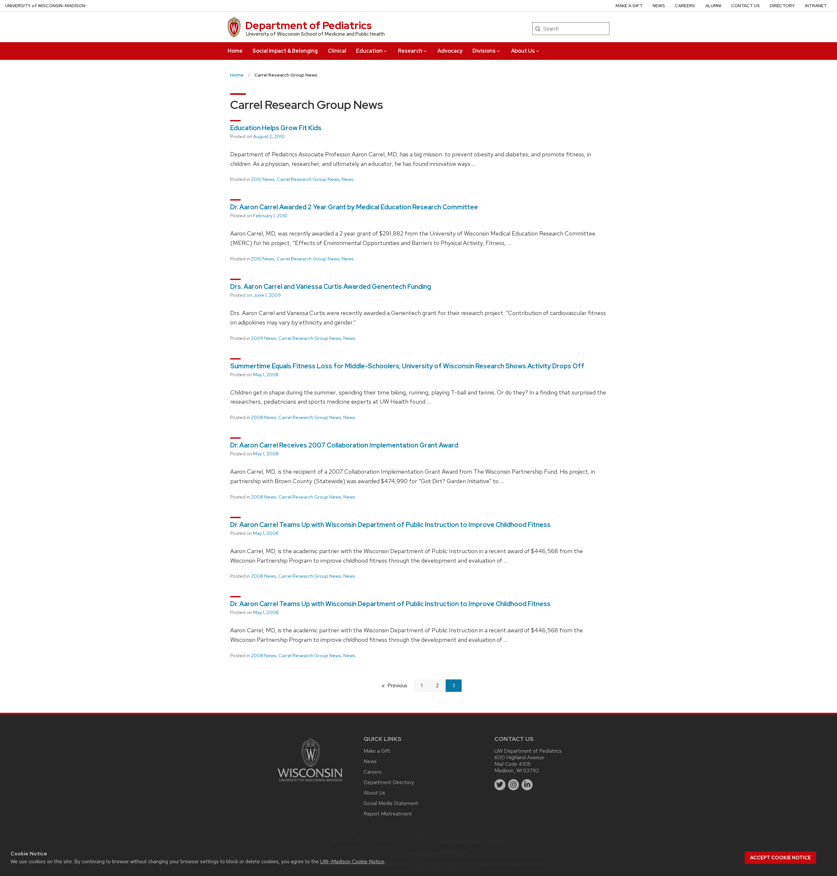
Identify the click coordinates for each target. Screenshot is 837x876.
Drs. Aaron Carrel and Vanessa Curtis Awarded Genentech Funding (330, 286)
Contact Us (745, 6)
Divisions (484, 50)
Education (369, 50)
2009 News (263, 338)
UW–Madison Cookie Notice (352, 861)
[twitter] (499, 784)
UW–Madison (45, 6)
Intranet (816, 6)
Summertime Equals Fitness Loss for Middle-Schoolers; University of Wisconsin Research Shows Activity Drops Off (407, 366)
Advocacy (450, 50)
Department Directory (389, 782)
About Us (523, 50)
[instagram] (513, 784)
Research (410, 50)
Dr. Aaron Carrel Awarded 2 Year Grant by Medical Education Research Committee (354, 207)
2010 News (262, 179)
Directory (782, 6)
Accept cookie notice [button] (780, 857)
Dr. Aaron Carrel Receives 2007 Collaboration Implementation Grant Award (344, 445)
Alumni (713, 6)
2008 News (263, 417)
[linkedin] (527, 784)
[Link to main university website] (310, 782)
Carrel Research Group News (308, 179)
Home (235, 50)
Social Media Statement (391, 803)
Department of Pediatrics (308, 25)
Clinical (337, 50)
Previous (400, 685)
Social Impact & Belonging (285, 50)
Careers (685, 6)
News (659, 6)
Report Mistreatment (388, 813)
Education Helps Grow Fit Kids (275, 128)
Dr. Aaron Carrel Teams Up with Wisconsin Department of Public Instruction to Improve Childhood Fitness (390, 524)
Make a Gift (629, 6)
